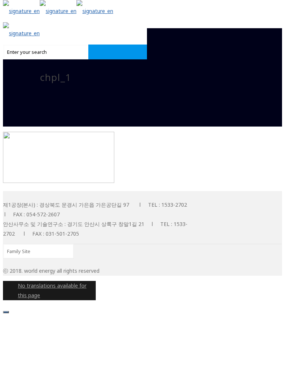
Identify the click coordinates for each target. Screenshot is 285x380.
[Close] (6, 312)
